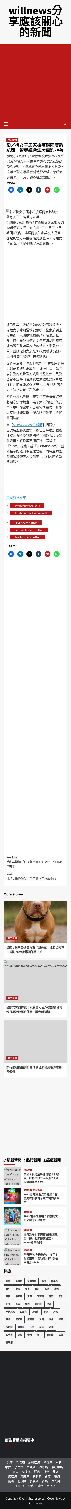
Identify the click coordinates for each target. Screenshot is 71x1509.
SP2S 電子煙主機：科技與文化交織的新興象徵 (41, 1218)
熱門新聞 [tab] (33, 1160)
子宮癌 (19, 1296)
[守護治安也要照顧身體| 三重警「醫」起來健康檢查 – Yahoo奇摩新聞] (12, 1243)
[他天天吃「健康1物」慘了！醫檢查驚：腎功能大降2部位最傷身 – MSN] (12, 1263)
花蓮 (41, 1327)
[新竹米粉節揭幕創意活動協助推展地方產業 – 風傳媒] (35, 1041)
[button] (7, 123)
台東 (37, 1288)
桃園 (27, 1304)
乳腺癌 (19, 1281)
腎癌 (41, 1319)
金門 (29, 1334)
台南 (27, 1288)
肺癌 (55, 1311)
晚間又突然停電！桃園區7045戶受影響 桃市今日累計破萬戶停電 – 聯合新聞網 (34, 1010)
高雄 (61, 1334)
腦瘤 (51, 1319)
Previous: (34, 862)
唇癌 (58, 1462)
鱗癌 (40, 1485)
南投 (44, 1281)
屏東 (51, 1296)
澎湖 (49, 1304)
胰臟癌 (30, 1319)
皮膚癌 (35, 1311)
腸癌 (61, 1319)
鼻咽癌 (9, 1342)
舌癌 (32, 1327)
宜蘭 (29, 1296)
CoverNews (54, 1498)
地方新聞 (12, 140)
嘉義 (56, 1288)
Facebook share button (29, 530)
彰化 (61, 1296)
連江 (20, 1334)
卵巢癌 (54, 1281)
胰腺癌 (19, 1319)
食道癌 (50, 1334)
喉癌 (47, 1288)
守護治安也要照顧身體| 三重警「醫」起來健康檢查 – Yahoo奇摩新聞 (41, 1238)
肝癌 (46, 1311)
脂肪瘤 (37, 1476)
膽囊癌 (21, 1327)
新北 (8, 1304)
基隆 (8, 1296)
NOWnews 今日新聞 (27, 425)
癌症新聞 (37, 1190)
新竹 (18, 1304)
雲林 (39, 1334)
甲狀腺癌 (10, 1311)
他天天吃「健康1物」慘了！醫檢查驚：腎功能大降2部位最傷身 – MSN (41, 1258)
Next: (31, 876)
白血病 (23, 1311)
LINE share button (26, 522)
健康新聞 (28, 1190)
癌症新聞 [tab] (53, 1160)
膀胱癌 (9, 1327)
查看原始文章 (16, 498)
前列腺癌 (31, 1281)
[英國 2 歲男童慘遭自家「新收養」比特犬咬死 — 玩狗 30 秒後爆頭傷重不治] (35, 922)
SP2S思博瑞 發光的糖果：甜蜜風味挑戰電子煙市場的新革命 (41, 1198)
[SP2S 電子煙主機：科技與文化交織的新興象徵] (12, 1215)
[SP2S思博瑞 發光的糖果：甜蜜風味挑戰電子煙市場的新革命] (12, 1195)
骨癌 (31, 1485)
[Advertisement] (35, 81)
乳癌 (8, 1281)
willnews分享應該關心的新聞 (35, 22)
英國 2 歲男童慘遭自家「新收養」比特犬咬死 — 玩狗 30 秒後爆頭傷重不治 (35, 950)
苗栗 (51, 1327)
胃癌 (8, 1319)
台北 (18, 1288)
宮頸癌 (40, 1296)
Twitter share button (27, 537)
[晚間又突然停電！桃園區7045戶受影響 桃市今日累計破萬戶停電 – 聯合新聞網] (35, 981)
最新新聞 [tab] (13, 1160)
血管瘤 (9, 1334)
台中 (8, 1288)
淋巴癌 (38, 1304)
